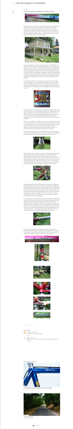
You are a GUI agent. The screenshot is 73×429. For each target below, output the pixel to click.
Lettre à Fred (28, 417)
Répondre (29, 335)
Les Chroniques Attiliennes (30, 3)
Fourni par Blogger (37, 425)
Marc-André (29, 332)
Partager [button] (13, 9)
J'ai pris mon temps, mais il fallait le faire (38, 388)
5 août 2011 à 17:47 (33, 337)
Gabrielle (28, 337)
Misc (13, 13)
